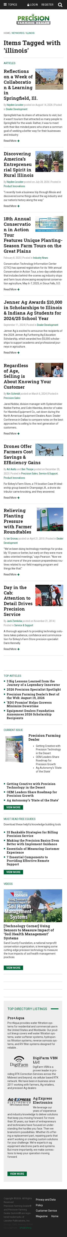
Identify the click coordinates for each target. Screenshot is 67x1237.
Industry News (40, 257)
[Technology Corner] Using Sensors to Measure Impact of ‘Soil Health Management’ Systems (29, 932)
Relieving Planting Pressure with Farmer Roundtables (18, 521)
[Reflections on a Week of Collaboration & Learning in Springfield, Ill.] (49, 79)
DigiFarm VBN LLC (45, 1060)
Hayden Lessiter (15, 104)
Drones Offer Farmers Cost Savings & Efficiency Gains (22, 454)
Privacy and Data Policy (46, 1200)
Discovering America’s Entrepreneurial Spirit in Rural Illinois (19, 164)
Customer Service (46, 1210)
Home (7, 33)
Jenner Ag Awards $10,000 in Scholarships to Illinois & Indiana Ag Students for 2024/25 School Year (33, 310)
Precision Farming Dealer (44, 737)
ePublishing (25, 1228)
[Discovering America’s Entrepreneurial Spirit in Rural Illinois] (49, 161)
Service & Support (48, 473)
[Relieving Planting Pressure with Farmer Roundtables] (50, 519)
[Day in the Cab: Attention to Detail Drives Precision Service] (49, 595)
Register (47, 4)
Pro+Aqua (15, 1018)
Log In (34, 4)
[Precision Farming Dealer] (14, 749)
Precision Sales (12, 398)
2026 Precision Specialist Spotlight (34, 689)
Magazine (42, 1216)
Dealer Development (16, 109)
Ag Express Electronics (42, 1100)
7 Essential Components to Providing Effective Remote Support (28, 860)
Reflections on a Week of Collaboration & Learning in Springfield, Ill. (21, 84)
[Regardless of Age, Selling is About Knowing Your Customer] (49, 369)
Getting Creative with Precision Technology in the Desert (31, 785)
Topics (12, 4)
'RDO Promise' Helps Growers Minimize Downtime (29, 704)
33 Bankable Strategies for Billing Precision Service (32, 834)
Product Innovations (14, 186)
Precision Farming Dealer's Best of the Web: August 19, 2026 (33, 696)
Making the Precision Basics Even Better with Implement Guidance (33, 842)
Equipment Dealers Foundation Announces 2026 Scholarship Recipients (30, 714)
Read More (10, 140)
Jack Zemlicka (14, 621)
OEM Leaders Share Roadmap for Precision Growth (32, 793)
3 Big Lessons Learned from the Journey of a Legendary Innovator (33, 683)
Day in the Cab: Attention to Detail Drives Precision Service (18, 600)
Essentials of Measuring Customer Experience (33, 850)
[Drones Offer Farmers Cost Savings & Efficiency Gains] (49, 449)
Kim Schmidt (13, 393)
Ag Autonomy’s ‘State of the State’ (33, 800)
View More (13, 807)
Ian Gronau (12, 538)
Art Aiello (12, 469)
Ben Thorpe (28, 469)
